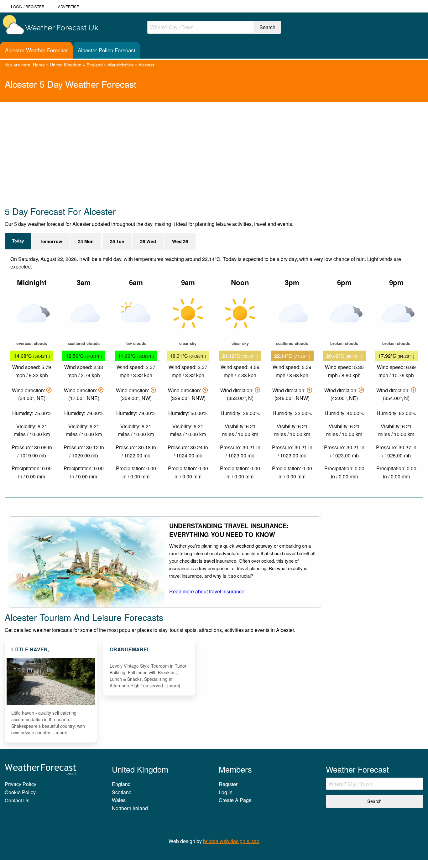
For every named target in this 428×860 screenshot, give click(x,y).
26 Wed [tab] (148, 241)
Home (39, 64)
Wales (119, 800)
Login (17, 6)
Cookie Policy (20, 792)
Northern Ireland (130, 808)
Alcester (146, 64)
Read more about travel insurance (206, 591)
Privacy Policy (20, 784)
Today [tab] (18, 241)
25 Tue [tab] (117, 241)
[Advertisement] (193, 146)
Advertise (68, 6)
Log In (225, 792)
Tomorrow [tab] (51, 241)
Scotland (122, 792)
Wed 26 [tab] (180, 241)
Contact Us (17, 800)
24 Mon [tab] (86, 241)
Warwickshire (121, 64)
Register (34, 6)
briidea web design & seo (231, 841)
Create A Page (235, 800)
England (94, 64)
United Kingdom (65, 64)
